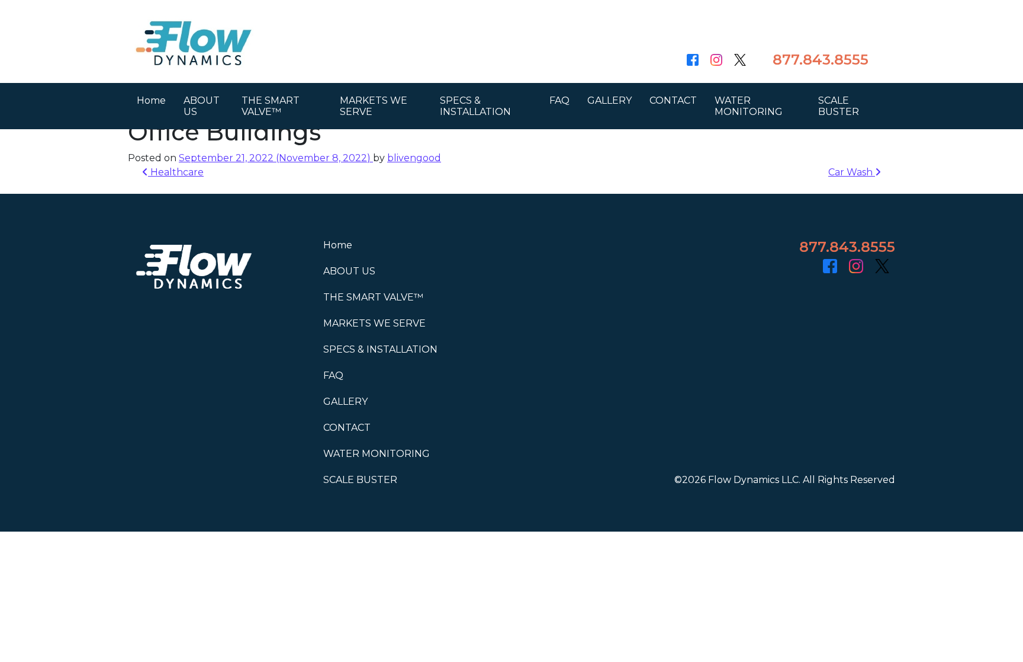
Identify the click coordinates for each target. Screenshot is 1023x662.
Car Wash (851, 172)
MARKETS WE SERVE (373, 106)
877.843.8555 (820, 59)
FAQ (559, 100)
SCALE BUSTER (838, 106)
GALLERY (609, 100)
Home (151, 100)
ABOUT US (202, 106)
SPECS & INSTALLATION (475, 106)
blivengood (414, 158)
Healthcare (176, 172)
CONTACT (673, 100)
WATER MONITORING (749, 106)
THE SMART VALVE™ (271, 106)
